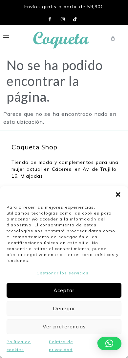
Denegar (64, 308)
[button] (118, 194)
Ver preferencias (64, 326)
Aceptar (64, 290)
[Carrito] (112, 38)
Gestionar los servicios (62, 272)
